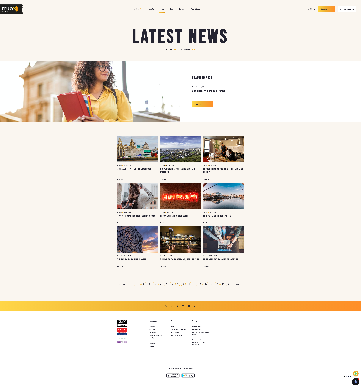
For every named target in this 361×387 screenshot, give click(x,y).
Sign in (312, 9)
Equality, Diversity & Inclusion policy (201, 333)
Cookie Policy (196, 329)
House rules (174, 338)
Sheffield (152, 346)
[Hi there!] (355, 381)
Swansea (152, 326)
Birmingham (152, 332)
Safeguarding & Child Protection (198, 343)
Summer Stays (175, 332)
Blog (162, 9)
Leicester (152, 343)
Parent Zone (195, 9)
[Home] (15, 9)
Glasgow (152, 329)
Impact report (196, 340)
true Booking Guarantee (178, 329)
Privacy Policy (196, 326)
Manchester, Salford (155, 335)
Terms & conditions (198, 337)
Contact (182, 9)
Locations (135, 9)
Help (171, 9)
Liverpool (152, 341)
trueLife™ (151, 9)
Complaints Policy (176, 335)
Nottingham (153, 338)
